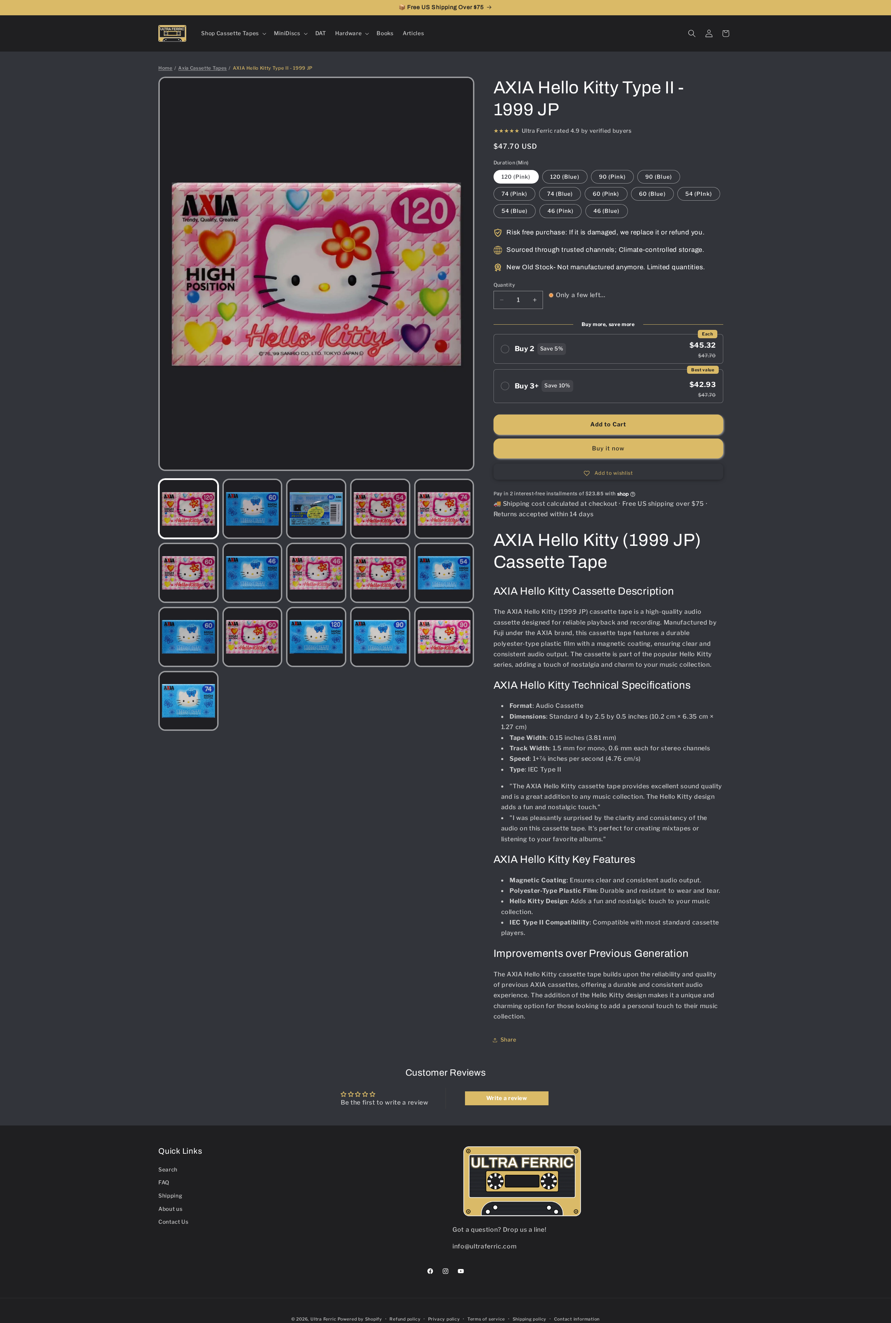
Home (165, 68)
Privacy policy (444, 1319)
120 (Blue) (564, 176)
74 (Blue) (560, 194)
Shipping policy (530, 1319)
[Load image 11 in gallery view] (188, 637)
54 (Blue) (515, 211)
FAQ (163, 1182)
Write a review (506, 1098)
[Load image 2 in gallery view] (252, 509)
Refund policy (404, 1319)
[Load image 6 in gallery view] (188, 573)
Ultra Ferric (323, 1319)
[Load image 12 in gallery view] (252, 637)
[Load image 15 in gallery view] (444, 637)
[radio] (608, 349)
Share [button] (508, 1039)
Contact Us (173, 1221)
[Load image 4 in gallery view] (380, 509)
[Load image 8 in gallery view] (316, 573)
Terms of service (486, 1319)
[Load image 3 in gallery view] (316, 509)
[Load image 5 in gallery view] (444, 509)
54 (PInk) (698, 194)
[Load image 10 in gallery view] (444, 573)
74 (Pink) (515, 194)
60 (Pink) (606, 194)
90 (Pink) (612, 176)
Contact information (577, 1319)
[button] (233, 33)
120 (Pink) (516, 176)
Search (168, 1169)
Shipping (170, 1195)
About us (170, 1209)
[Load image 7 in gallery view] (252, 573)
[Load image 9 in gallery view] (380, 573)
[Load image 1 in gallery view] (188, 509)
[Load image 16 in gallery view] (188, 701)
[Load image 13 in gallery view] (316, 637)
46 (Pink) (560, 211)
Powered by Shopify (360, 1319)
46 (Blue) (606, 211)
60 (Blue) (652, 194)
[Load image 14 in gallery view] (380, 637)
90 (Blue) (658, 176)
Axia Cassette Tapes (202, 68)
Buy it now (608, 448)
